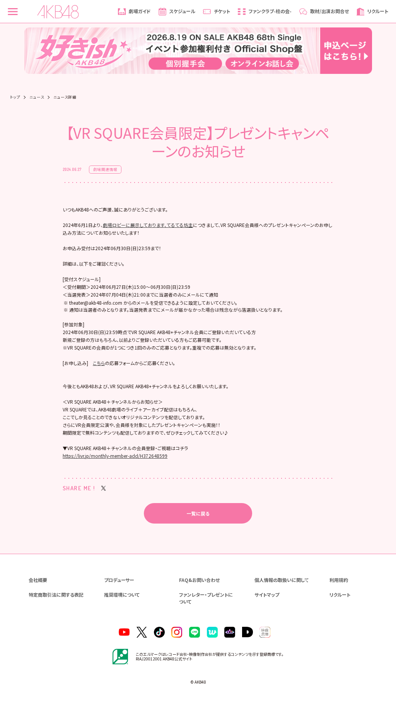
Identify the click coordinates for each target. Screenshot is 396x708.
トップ (15, 97)
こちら (99, 363)
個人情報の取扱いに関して (281, 580)
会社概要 (38, 580)
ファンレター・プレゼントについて (206, 598)
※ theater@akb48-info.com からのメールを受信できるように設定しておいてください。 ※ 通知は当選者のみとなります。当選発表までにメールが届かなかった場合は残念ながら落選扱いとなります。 (173, 306)
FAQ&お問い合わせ (199, 580)
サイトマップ (266, 594)
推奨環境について (122, 594)
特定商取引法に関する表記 (56, 594)
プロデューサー (119, 580)
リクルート (339, 594)
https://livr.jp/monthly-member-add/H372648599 (115, 455)
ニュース (36, 97)
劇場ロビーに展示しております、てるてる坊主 (148, 225)
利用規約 (338, 580)
